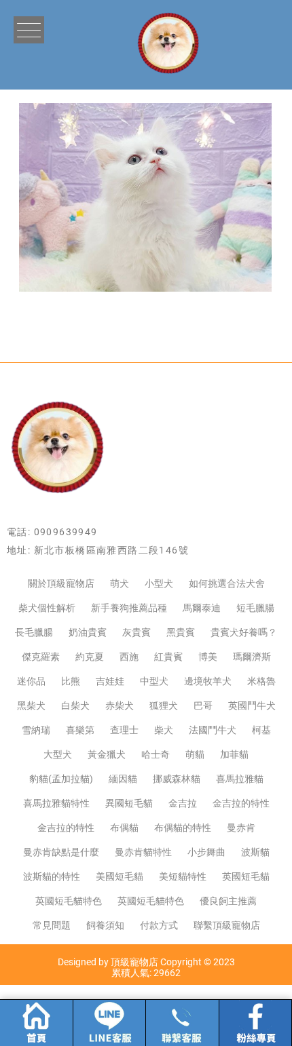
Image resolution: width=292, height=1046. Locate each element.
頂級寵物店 (134, 961)
